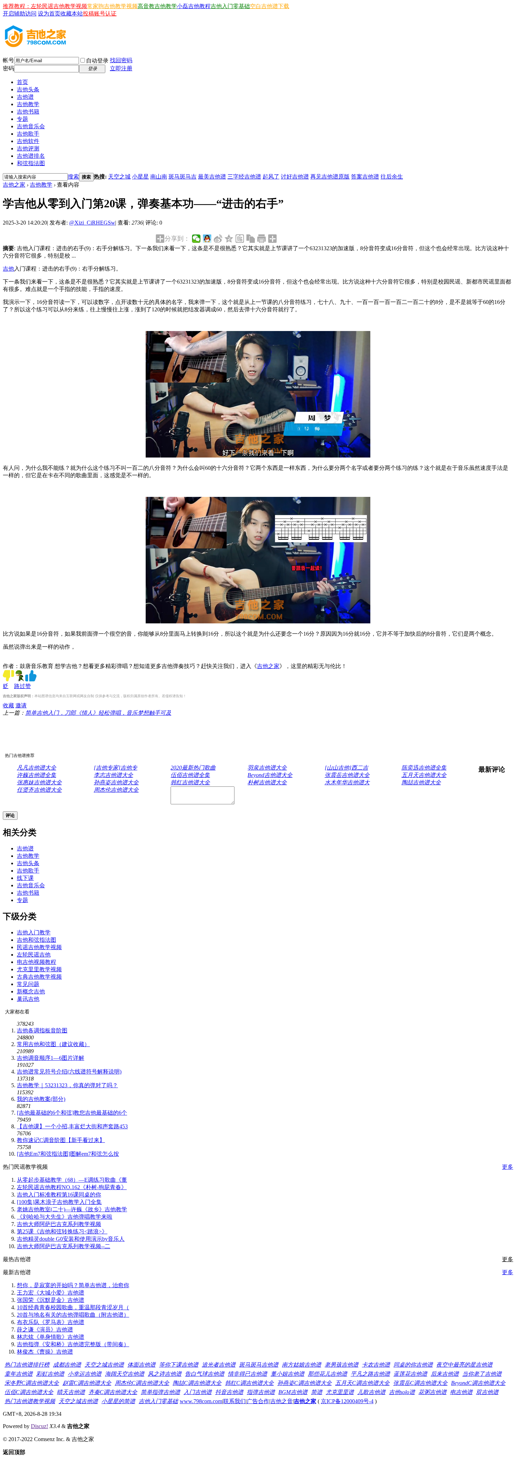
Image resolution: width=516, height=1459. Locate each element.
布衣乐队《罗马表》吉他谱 (50, 1322)
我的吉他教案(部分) (41, 1099)
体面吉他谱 (141, 1365)
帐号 (8, 60)
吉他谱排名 (31, 156)
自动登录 (97, 61)
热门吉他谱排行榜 (27, 1365)
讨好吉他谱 (295, 177)
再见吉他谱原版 (330, 177)
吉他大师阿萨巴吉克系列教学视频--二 (63, 1246)
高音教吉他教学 (157, 6)
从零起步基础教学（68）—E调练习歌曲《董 (72, 1180)
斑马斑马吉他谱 (258, 1365)
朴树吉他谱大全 (267, 782)
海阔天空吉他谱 (124, 1374)
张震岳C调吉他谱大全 (420, 1383)
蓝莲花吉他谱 (410, 1374)
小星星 (140, 177)
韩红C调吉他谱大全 (249, 1383)
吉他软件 (28, 141)
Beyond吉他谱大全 (269, 775)
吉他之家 (14, 185)
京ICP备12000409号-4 (347, 1401)
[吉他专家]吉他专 (115, 768)
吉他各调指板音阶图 (42, 1030)
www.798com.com (201, 1401)
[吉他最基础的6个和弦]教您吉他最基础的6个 (72, 1113)
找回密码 (121, 60)
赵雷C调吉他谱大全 (86, 1383)
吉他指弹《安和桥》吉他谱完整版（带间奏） (73, 1344)
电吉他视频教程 (36, 962)
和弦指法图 (31, 163)
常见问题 (28, 984)
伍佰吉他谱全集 (190, 775)
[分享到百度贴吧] (240, 238)
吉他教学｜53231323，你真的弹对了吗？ (67, 1085)
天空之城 (119, 177)
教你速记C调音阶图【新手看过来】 (61, 1140)
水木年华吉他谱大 (347, 782)
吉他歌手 (28, 134)
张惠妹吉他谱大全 (39, 782)
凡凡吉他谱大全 (36, 768)
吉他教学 (28, 104)
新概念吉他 (31, 991)
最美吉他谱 (212, 177)
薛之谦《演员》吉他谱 (45, 1329)
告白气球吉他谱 (204, 1374)
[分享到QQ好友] (207, 238)
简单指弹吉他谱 (160, 1392)
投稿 (88, 14)
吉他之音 (281, 1401)
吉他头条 (28, 89)
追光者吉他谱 (219, 1365)
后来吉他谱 (445, 1374)
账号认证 (105, 14)
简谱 (316, 1392)
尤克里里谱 (340, 1392)
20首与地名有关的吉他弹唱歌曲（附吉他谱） (73, 1315)
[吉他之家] (35, 45)
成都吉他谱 (67, 1365)
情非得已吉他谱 (247, 1374)
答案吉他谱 (365, 177)
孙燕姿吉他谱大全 (116, 782)
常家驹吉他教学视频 (112, 6)
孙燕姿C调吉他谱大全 (304, 1383)
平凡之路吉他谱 (370, 1374)
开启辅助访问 (20, 14)
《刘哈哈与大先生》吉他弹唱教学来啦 (64, 1217)
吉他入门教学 (34, 932)
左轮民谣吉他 (34, 955)
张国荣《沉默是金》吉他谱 (50, 1300)
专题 (22, 119)
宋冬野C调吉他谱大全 (32, 1383)
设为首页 (49, 14)
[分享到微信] (196, 238)
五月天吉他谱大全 (424, 775)
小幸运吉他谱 (84, 1374)
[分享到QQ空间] (229, 238)
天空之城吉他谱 (104, 1365)
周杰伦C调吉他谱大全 (142, 1383)
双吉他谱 (487, 1392)
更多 (507, 1167)
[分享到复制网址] (250, 238)
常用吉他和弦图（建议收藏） (53, 1044)
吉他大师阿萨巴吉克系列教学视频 (59, 1224)
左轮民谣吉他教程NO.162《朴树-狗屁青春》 (72, 1187)
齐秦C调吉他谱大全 (112, 1392)
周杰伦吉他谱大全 (116, 790)
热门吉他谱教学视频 (30, 1401)
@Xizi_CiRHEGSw (92, 223)
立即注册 (121, 68)
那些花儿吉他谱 (327, 1374)
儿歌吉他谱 (371, 1392)
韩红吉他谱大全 (190, 782)
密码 (8, 68)
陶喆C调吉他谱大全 (197, 1383)
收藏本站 (71, 14)
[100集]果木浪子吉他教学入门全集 (59, 1202)
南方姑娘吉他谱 (301, 1365)
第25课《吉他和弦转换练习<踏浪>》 (62, 1231)
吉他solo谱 (402, 1392)
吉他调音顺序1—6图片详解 (50, 1058)
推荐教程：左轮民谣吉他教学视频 (45, 6)
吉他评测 (28, 148)
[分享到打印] (261, 238)
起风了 (271, 177)
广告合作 (258, 1401)
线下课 (25, 878)
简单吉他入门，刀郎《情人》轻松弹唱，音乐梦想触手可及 (98, 713)
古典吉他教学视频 (39, 977)
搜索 (73, 177)
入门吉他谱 (198, 1392)
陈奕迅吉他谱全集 (424, 768)
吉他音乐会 (31, 126)
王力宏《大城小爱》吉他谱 (50, 1293)
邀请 (21, 705)
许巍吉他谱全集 (36, 775)
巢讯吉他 (28, 999)
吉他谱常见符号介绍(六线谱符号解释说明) (69, 1072)
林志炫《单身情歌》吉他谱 (50, 1337)
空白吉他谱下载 (269, 6)
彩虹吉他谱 (50, 1374)
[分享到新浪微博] (218, 238)
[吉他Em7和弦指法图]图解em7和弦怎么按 (68, 1154)
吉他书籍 (28, 112)
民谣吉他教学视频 (39, 947)
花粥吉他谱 (432, 1392)
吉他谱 (25, 97)
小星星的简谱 (118, 1401)
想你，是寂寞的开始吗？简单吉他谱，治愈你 (73, 1285)
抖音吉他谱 (229, 1392)
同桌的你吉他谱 (413, 1365)
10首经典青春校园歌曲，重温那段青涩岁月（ (73, 1307)
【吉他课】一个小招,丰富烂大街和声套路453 (72, 1126)
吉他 (8, 269)
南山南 (158, 177)
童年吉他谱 (19, 1374)
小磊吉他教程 (194, 6)
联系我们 (234, 1401)
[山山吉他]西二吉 (346, 768)
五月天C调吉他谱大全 (362, 1383)
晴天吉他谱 (71, 1392)
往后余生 (392, 177)
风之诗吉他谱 (164, 1374)
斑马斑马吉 (182, 177)
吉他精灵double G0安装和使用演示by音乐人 (71, 1239)
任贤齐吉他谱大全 (39, 790)
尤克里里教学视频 (39, 969)
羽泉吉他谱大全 (267, 768)
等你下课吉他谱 (178, 1365)
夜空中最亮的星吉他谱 (464, 1365)
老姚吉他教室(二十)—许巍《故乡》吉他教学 (72, 1209)
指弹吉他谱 (261, 1392)
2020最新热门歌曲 (193, 768)
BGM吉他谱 (292, 1392)
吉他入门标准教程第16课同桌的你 (59, 1195)
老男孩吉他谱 (341, 1365)
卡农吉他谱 (376, 1365)
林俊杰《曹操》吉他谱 (45, 1352)
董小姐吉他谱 (287, 1374)
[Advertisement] (162, 732)
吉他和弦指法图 (36, 940)
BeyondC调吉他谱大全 (478, 1383)
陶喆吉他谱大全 (421, 782)
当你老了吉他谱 (482, 1374)
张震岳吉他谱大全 (347, 775)
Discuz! (39, 1426)
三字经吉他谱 (244, 177)
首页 (22, 82)
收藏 (8, 705)
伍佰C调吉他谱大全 (29, 1392)
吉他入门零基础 (230, 6)
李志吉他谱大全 (113, 775)
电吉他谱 (461, 1392)
